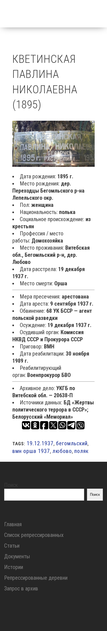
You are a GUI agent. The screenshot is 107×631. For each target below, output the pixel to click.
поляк (81, 451)
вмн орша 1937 (31, 451)
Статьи (11, 546)
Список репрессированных (34, 535)
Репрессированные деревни (35, 578)
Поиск (11, 485)
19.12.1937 (40, 443)
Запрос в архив (21, 588)
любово (62, 451)
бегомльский (72, 443)
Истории (13, 567)
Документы (17, 556)
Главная (13, 524)
